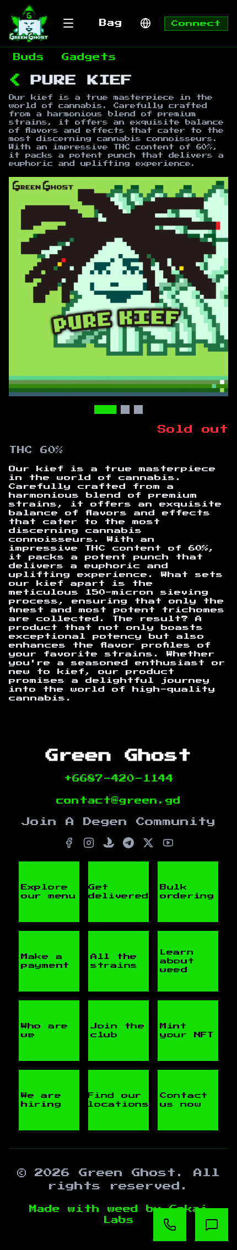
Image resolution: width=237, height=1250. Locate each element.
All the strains (114, 961)
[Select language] (145, 23)
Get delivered (118, 891)
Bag (110, 23)
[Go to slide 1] (105, 409)
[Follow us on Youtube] (168, 842)
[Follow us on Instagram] (88, 842)
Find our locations (118, 1100)
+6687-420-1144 (119, 779)
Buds (28, 57)
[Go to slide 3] (138, 409)
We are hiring (41, 1100)
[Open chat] (211, 1224)
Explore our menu (48, 891)
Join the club (117, 1030)
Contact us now (184, 1100)
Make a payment (45, 961)
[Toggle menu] (68, 23)
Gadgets (89, 57)
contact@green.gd (118, 801)
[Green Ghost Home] (29, 23)
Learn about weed (177, 961)
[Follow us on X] (148, 842)
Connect (196, 23)
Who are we (44, 1030)
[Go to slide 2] (125, 409)
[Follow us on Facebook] (68, 842)
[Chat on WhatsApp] (169, 1224)
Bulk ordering (187, 891)
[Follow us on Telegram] (128, 842)
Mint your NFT (187, 1030)
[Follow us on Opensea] (108, 842)
